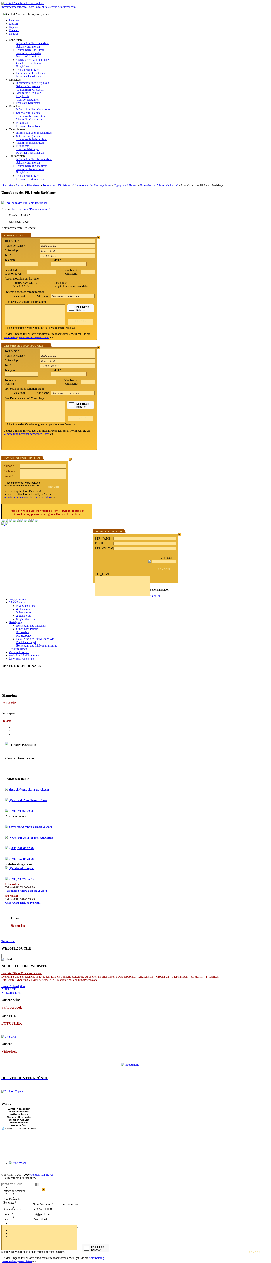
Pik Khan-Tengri (26, 642)
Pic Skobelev (24, 635)
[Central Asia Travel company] (22, 3)
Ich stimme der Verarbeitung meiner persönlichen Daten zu (41, 327)
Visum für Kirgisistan (28, 92)
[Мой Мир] (11, 521)
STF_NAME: (103, 538)
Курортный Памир (125, 185)
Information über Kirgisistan (32, 83)
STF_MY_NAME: (104, 548)
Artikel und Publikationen (24, 655)
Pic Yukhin (22, 632)
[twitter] (18, 521)
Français (14, 30)
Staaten (20, 185)
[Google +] (25, 521)
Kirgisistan (33, 185)
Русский (14, 20)
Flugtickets (22, 66)
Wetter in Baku (19, 1125)
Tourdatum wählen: (11, 382)
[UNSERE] (8, 1036)
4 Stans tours (23, 609)
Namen (9, 465)
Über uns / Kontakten (21, 658)
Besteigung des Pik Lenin (31, 625)
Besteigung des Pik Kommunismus (36, 645)
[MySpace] (36, 521)
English (13, 23)
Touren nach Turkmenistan (31, 165)
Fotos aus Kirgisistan (28, 102)
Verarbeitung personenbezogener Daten (26, 337)
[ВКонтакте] (7, 521)
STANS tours (17, 602)
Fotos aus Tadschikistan (30, 152)
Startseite (7, 185)
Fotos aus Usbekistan (28, 76)
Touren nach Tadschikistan (31, 139)
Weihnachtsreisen (19, 652)
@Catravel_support (21, 868)
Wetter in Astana (19, 1114)
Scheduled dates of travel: (13, 272)
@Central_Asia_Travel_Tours (28, 800)
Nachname (10, 471)
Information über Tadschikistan (34, 132)
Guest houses (60, 282)
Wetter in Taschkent (19, 1108)
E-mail (8, 476)
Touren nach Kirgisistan (30, 89)
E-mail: (99, 543)
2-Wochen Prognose (26, 1128)
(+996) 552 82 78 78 (21, 858)
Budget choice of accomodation (71, 286)
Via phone (43, 296)
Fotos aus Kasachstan (28, 126)
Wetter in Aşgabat (19, 1119)
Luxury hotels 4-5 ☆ (25, 282)
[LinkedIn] (29, 521)
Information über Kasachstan (33, 109)
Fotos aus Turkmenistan (30, 179)
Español (13, 27)
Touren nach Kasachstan (30, 116)
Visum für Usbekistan (28, 53)
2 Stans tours (23, 615)
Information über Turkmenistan (34, 159)
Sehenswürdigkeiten (28, 46)
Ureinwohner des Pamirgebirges (92, 185)
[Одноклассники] (14, 521)
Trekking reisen (18, 648)
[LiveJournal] (22, 521)
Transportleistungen (27, 69)
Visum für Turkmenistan (30, 169)
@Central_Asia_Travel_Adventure (31, 837)
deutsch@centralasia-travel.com (29, 789)
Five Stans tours (25, 605)
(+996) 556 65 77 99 (21, 848)
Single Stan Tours (26, 619)
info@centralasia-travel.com (18, 6)
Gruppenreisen (17, 599)
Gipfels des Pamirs (27, 628)
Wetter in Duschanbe (19, 1117)
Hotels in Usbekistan (28, 56)
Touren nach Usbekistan (30, 49)
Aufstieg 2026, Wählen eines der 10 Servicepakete (49, 979)
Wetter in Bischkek (19, 1111)
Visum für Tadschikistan (30, 142)
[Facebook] (3, 521)
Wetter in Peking (19, 1122)
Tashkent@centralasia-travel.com (26, 890)
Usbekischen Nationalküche (32, 59)
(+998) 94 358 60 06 (21, 810)
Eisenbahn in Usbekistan (30, 73)
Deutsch (13, 33)
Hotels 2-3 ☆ (21, 286)
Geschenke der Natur (28, 63)
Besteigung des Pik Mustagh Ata (35, 638)
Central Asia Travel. (42, 1174)
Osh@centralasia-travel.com (22, 902)
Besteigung (15, 622)
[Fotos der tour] (24, 202)
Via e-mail (19, 296)
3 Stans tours (23, 612)
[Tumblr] (33, 521)
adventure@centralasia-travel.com (56, 6)
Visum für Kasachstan (29, 119)
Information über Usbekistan (32, 43)
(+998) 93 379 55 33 (21, 879)
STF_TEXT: (102, 574)
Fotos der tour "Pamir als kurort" (159, 185)
